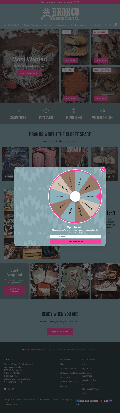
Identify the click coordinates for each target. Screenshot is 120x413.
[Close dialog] (103, 170)
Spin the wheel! (75, 242)
